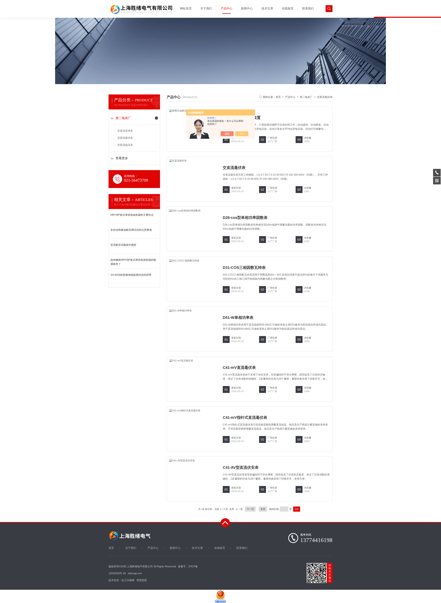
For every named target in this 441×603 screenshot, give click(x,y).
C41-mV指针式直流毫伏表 (245, 417)
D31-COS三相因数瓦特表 (244, 267)
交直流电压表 (125, 144)
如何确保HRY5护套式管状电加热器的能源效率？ (133, 261)
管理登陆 (141, 580)
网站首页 (186, 8)
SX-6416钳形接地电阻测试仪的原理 (130, 274)
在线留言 (288, 8)
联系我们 (308, 8)
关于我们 (206, 8)
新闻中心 (247, 8)
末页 (262, 509)
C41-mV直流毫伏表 (239, 367)
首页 (278, 96)
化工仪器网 (127, 580)
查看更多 (122, 158)
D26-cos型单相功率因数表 (245, 217)
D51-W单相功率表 (238, 317)
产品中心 (226, 8)
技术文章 (267, 8)
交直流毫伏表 (125, 137)
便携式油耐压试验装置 (242, 117)
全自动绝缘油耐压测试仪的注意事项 (131, 229)
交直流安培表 (125, 130)
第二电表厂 (123, 118)
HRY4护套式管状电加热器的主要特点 (131, 214)
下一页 (250, 509)
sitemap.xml (135, 573)
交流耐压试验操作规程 (123, 244)
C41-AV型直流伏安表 (241, 467)
